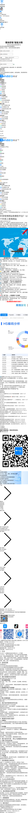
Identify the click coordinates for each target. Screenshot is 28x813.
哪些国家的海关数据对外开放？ (7, 419)
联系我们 (4, 204)
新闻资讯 (4, 205)
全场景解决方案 (5, 187)
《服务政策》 (19, 67)
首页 (1, 212)
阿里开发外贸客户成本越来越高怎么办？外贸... (15, 385)
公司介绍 (2, 586)
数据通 (3, 89)
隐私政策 (2, 613)
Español (2, 135)
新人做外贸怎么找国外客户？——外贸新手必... (11, 399)
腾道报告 (4, 98)
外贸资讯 (5, 212)
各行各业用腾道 (5, 192)
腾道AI (3, 84)
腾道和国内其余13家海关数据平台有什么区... (10, 416)
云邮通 (3, 91)
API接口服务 (4, 96)
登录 (1, 138)
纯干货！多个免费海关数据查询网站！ (9, 402)
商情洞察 (4, 86)
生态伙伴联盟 (5, 199)
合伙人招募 (2, 567)
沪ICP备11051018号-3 (9, 642)
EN (18, 140)
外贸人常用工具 (5, 102)
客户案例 (2, 548)
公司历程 (4, 202)
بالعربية (1, 133)
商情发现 (4, 88)
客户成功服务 (5, 194)
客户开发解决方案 (6, 185)
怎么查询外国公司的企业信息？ (7, 405)
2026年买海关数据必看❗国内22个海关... (9, 396)
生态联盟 (2, 568)
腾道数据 (7, 645)
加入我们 (4, 207)
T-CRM (3, 93)
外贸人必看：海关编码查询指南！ (8, 409)
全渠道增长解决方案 (6, 189)
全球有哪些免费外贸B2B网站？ (7, 421)
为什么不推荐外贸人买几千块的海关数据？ (10, 393)
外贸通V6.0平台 (4, 147)
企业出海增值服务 (6, 100)
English (1, 131)
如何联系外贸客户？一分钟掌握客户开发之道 (10, 413)
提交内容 (2, 69)
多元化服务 (3, 169)
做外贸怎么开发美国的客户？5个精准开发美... (15, 387)
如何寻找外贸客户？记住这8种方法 (8, 410)
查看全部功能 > (3, 168)
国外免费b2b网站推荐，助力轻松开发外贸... (10, 424)
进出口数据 (16, 645)
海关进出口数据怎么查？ (5, 412)
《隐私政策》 (12, 67)
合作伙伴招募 (5, 197)
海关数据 (12, 645)
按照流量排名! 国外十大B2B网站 (7, 422)
